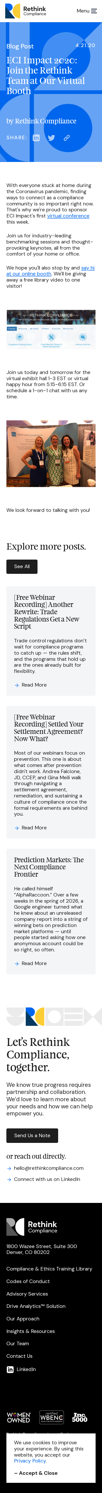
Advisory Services (27, 1294)
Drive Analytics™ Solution (35, 1306)
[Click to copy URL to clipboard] (66, 138)
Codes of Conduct (28, 1282)
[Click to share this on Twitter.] (51, 138)
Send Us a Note (32, 1135)
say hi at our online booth (50, 271)
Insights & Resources (30, 1331)
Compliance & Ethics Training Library (49, 1269)
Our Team (17, 1344)
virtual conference (68, 216)
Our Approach (22, 1319)
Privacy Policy (30, 1461)
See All (22, 566)
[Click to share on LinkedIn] (36, 138)
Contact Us (19, 1356)
